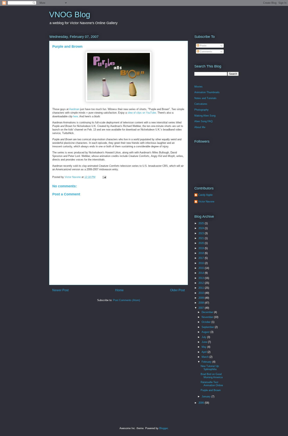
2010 (201, 292)
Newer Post (60, 290)
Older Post (177, 290)
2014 (201, 272)
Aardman (74, 109)
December (208, 312)
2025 (201, 223)
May (204, 346)
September (208, 327)
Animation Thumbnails (207, 92)
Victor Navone (206, 201)
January (206, 396)
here (75, 116)
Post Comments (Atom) (126, 300)
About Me (199, 127)
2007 (201, 307)
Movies (198, 86)
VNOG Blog (69, 14)
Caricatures (200, 103)
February (207, 361)
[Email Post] (104, 177)
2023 (201, 233)
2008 (201, 302)
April (204, 351)
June (205, 341)
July (204, 337)
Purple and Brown (67, 46)
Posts (202, 45)
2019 (201, 248)
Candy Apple (205, 194)
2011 (201, 287)
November (208, 317)
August (206, 331)
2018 (201, 253)
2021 (201, 238)
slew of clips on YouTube (142, 112)
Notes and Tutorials (205, 98)
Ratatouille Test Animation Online (212, 384)
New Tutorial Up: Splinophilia (210, 368)
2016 (201, 263)
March (205, 356)
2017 (201, 258)
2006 (201, 402)
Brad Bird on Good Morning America (212, 376)
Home (119, 290)
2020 (201, 243)
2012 (201, 282)
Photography (201, 109)
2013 (201, 278)
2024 (201, 228)
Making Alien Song (205, 115)
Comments (205, 51)
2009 (201, 297)
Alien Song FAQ (203, 121)
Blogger (163, 428)
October (206, 321)
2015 (201, 268)
